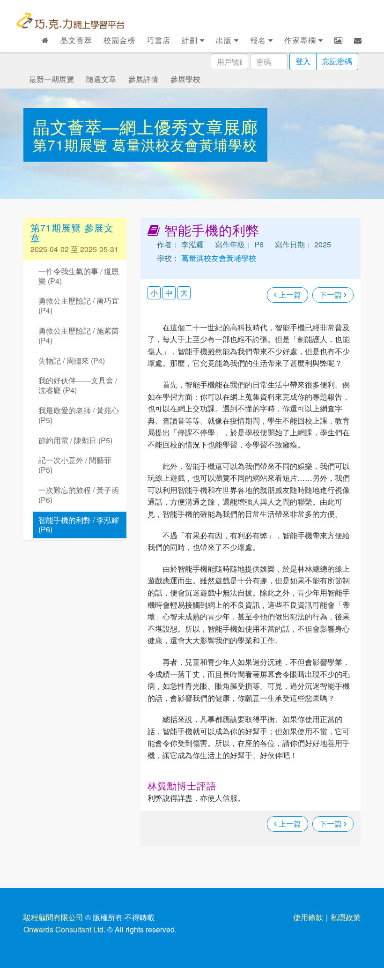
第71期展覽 (72, 144)
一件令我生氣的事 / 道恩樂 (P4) (78, 276)
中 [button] (169, 292)
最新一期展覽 (51, 79)
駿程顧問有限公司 (53, 917)
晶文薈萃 (76, 40)
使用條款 (308, 917)
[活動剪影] (338, 40)
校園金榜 (119, 40)
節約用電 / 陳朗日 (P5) (75, 440)
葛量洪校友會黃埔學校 (184, 144)
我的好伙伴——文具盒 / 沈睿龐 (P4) (77, 385)
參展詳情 (143, 79)
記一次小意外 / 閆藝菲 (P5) (74, 464)
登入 (302, 61)
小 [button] (154, 292)
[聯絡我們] (358, 40)
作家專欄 (301, 40)
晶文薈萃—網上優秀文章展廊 (145, 126)
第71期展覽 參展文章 (72, 233)
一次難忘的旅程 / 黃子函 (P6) (78, 494)
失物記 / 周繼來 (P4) (71, 360)
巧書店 (158, 40)
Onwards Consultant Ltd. (64, 929)
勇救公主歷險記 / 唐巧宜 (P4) (78, 305)
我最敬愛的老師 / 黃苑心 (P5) (78, 415)
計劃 (191, 40)
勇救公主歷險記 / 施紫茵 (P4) (78, 335)
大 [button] (184, 292)
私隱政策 (346, 917)
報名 (259, 40)
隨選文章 (101, 79)
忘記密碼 (337, 61)
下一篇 (331, 294)
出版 (225, 40)
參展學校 (185, 79)
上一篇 (289, 294)
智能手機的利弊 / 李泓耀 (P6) (78, 524)
